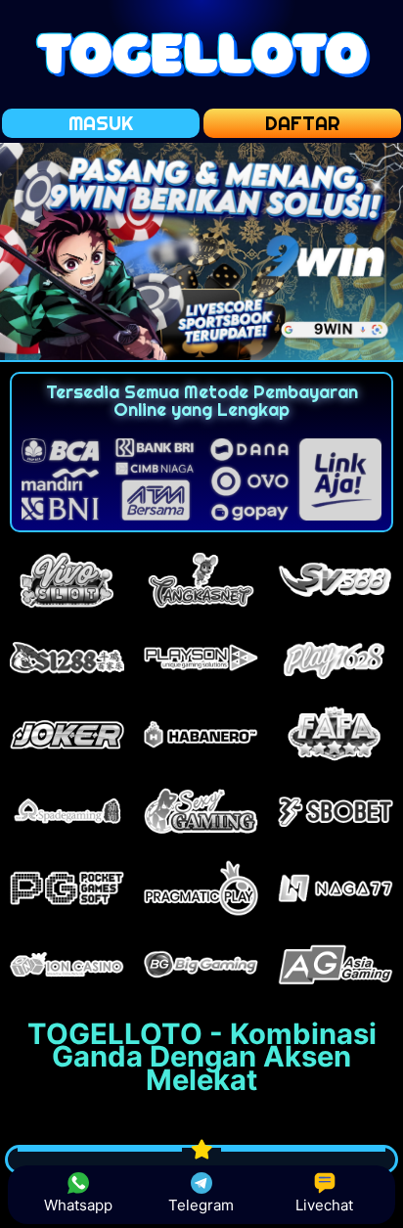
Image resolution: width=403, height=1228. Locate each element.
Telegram (201, 1205)
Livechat (324, 1205)
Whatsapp (78, 1205)
